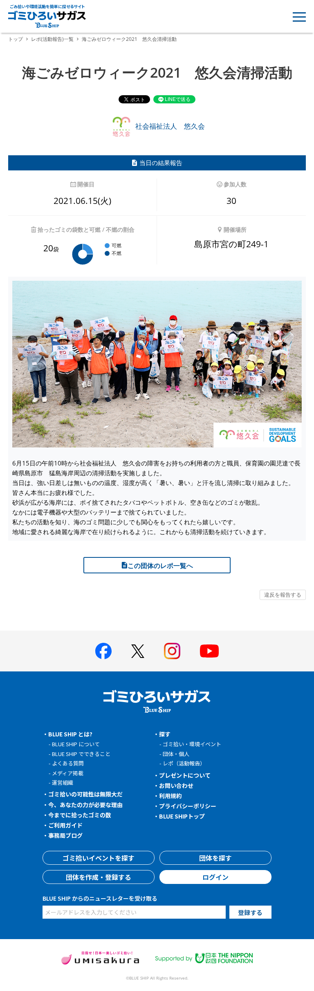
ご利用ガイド (65, 825)
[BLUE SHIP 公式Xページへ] (137, 651)
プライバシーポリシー (187, 806)
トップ (15, 39)
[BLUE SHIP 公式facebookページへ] (103, 651)
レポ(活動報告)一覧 (52, 39)
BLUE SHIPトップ (182, 816)
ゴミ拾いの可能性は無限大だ (85, 794)
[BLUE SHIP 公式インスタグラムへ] (172, 651)
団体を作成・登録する (98, 877)
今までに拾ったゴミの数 (79, 815)
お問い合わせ (176, 785)
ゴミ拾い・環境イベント (192, 744)
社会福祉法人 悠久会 (169, 126)
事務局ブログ (65, 835)
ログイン (215, 877)
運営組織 (62, 782)
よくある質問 (68, 763)
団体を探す (215, 858)
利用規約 (170, 796)
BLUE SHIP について (76, 744)
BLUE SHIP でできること (81, 754)
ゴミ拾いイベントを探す (99, 858)
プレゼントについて (185, 775)
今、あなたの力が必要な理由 (85, 805)
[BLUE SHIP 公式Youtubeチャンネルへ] (209, 651)
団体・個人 (176, 754)
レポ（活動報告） (184, 763)
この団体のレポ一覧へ (160, 565)
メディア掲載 (67, 773)
